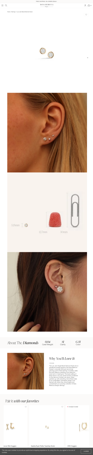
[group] (47, 343)
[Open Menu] (2, 5)
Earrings (13, 11)
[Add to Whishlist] (86, 14)
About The (22, 343)
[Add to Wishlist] (62, 407)
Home (8, 11)
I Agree (86, 451)
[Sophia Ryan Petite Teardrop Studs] (46, 424)
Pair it (22, 401)
